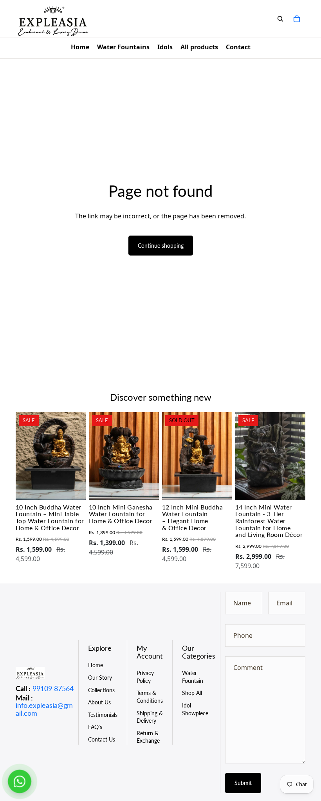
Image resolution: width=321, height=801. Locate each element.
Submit (243, 782)
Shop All (192, 692)
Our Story (100, 677)
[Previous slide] (22, 455)
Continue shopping (161, 245)
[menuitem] (80, 48)
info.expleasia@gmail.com (44, 709)
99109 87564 (53, 688)
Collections (101, 690)
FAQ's (95, 727)
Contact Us (101, 739)
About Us (99, 702)
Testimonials (102, 714)
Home (95, 665)
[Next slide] (80, 455)
